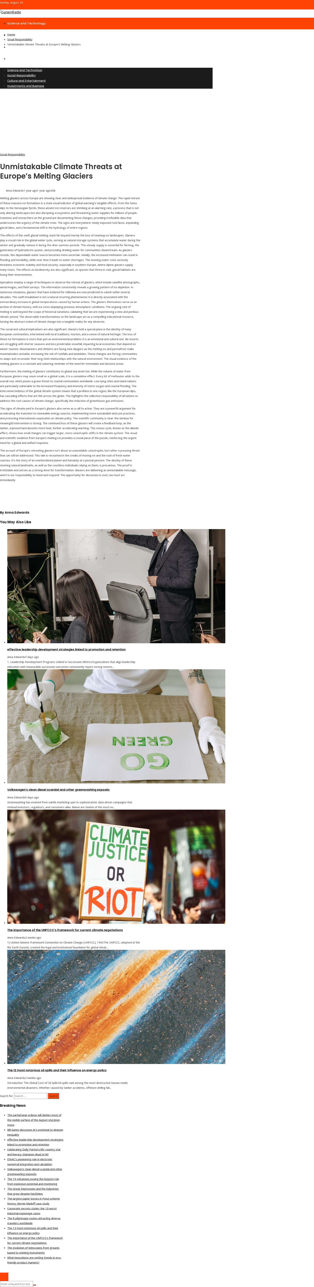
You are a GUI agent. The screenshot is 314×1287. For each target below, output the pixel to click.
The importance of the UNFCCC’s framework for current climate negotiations (65, 930)
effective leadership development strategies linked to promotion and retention (66, 649)
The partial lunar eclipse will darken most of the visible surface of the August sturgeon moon (34, 1120)
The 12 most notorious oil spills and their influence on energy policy (57, 1070)
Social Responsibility (12, 154)
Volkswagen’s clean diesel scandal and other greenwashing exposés (58, 790)
